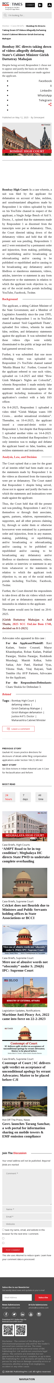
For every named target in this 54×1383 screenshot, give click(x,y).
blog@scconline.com (11, 1307)
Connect (30, 5)
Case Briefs (8, 844)
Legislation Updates (13, 1010)
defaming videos (21, 704)
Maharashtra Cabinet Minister (29, 720)
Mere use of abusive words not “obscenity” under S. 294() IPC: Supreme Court (25, 966)
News (27, 1119)
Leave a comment (20, 728)
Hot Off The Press (12, 1119)
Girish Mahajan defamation (27, 712)
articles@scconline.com (38, 1307)
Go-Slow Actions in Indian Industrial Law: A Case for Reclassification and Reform (25, 768)
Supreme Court (24, 901)
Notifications (33, 1010)
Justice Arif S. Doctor (23, 716)
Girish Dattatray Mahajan (26, 708)
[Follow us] (6, 1314)
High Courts (23, 844)
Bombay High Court (23, 700)
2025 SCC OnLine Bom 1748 (31, 624)
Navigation (27, 1379)
